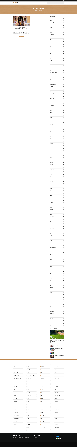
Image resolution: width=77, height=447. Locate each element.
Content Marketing (52, 89)
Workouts (51, 320)
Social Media (51, 278)
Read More (21, 36)
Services (51, 271)
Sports (56, 421)
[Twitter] (63, 0)
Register (31, 2)
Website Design (52, 313)
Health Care (51, 164)
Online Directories (52, 230)
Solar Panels (43, 421)
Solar (50, 280)
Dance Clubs (42, 380)
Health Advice (51, 162)
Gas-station (51, 145)
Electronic (51, 112)
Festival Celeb (51, 126)
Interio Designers (57, 398)
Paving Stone (51, 235)
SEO (50, 268)
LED (41, 401)
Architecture (56, 366)
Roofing (51, 259)
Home (26, 2)
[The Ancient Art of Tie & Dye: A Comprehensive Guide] (21, 25)
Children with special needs (53, 72)
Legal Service (51, 193)
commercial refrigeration (53, 84)
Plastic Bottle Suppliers (53, 247)
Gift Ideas (51, 148)
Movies (50, 219)
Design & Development (44, 381)
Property (51, 252)
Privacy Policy (35, 437)
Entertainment (51, 115)
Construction (51, 86)
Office (50, 226)
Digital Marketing (52, 105)
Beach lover (51, 37)
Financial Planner (52, 129)
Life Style (51, 195)
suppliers (51, 292)
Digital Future (51, 103)
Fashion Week (51, 124)
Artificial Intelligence (52, 34)
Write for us (40, 2)
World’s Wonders (52, 323)
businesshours (16, 372)
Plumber (51, 249)
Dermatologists (52, 98)
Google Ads (51, 152)
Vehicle (28, 427)
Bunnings (51, 51)
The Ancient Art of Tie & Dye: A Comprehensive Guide (21, 29)
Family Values (51, 119)
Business (51, 53)
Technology (51, 297)
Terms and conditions (36, 438)
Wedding (29, 429)
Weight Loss (51, 318)
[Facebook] (62, 0)
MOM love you (51, 214)
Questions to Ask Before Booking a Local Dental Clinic (59, 345)
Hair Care (51, 157)
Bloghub (51, 46)
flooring (15, 389)
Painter (50, 233)
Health (50, 160)
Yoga (50, 325)
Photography (51, 242)
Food (50, 134)
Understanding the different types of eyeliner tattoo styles (59, 356)
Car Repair (51, 60)
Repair (50, 256)
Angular (51, 25)
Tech (41, 424)
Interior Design (51, 181)
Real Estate (51, 254)
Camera (51, 56)
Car (41, 372)
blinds (50, 44)
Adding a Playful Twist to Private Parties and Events (58, 352)
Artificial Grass (51, 32)
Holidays (51, 167)
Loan (50, 197)
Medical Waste (51, 212)
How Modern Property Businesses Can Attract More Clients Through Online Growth (58, 349)
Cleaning (56, 375)
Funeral (50, 136)
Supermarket (51, 290)
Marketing (42, 404)
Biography (29, 369)
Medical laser (29, 406)
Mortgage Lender (52, 216)
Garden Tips (51, 141)
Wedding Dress (52, 316)
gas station (51, 143)
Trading (50, 301)
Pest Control (16, 412)
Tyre (50, 304)
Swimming (51, 294)
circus (50, 74)
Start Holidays (51, 287)
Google (50, 150)
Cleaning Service (52, 77)
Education (51, 108)
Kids (50, 186)
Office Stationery (52, 228)
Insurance (51, 178)
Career (50, 65)
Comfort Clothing (52, 82)
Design (50, 100)
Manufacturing (51, 204)
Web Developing (52, 311)
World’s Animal (30, 430)
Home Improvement (52, 169)
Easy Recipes (29, 383)
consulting (42, 378)
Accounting (51, 18)
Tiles (50, 299)
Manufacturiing (51, 202)
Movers (29, 407)
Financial (29, 387)
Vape (50, 306)
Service (56, 418)
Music (50, 221)
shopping (51, 273)
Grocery (51, 155)
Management (51, 200)
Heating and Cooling (57, 395)
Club (50, 79)
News (28, 409)
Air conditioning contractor (53, 22)
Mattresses (51, 209)
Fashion (51, 122)
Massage (51, 207)
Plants (50, 245)
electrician (51, 110)
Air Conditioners (52, 20)
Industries (51, 174)
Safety (50, 261)
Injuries (50, 176)
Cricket (50, 91)
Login (35, 2)
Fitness (50, 131)
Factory (51, 117)
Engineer (29, 384)
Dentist (50, 96)
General (15, 392)
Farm (28, 386)
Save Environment (52, 264)
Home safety (51, 171)
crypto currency (52, 93)
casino (50, 67)
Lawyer (50, 190)
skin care (51, 275)
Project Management (17, 415)
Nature (50, 223)
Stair (50, 285)
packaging (29, 410)
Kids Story (51, 188)
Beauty (50, 39)
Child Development (52, 70)
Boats (50, 48)
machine (42, 403)
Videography (51, 309)
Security (51, 266)
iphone (50, 183)
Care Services (51, 63)
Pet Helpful (51, 240)
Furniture (51, 138)
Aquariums (51, 27)
